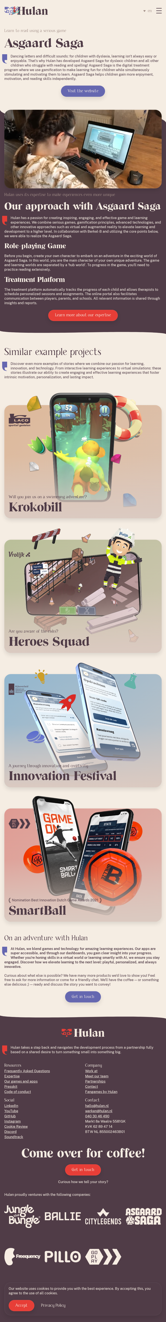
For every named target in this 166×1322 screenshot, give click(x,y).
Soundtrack (13, 1137)
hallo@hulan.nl (97, 1106)
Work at (91, 1071)
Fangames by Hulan (101, 1092)
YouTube (11, 1111)
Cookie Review (16, 1127)
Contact (91, 1087)
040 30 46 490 (97, 1116)
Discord (10, 1132)
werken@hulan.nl (98, 1111)
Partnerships (95, 1081)
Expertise (12, 1076)
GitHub (10, 1116)
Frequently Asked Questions (27, 1071)
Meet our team (97, 1076)
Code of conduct (17, 1092)
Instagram (12, 1121)
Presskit (10, 1087)
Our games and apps (21, 1081)
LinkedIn (11, 1106)
